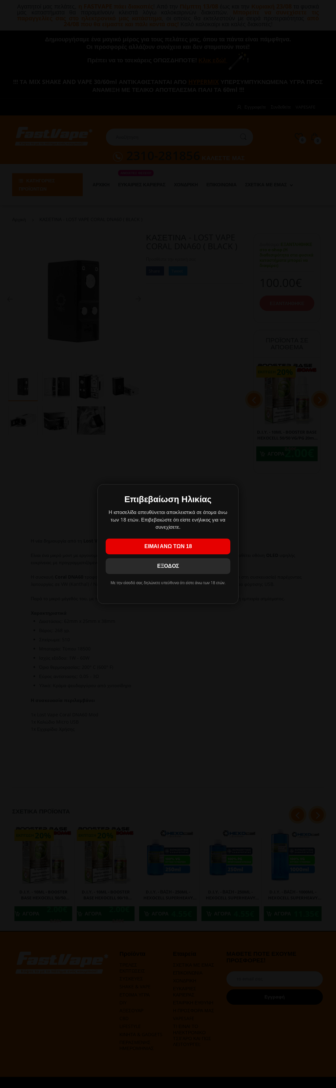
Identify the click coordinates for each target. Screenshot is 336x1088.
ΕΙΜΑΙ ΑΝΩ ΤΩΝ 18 (168, 546)
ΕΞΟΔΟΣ (168, 566)
